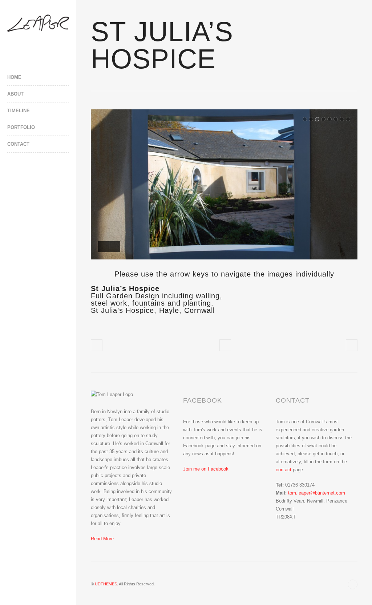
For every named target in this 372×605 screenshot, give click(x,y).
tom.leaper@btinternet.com (316, 493)
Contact (18, 144)
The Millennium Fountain (96, 345)
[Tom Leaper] (38, 23)
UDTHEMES (106, 584)
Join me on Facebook (206, 469)
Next (114, 246)
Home (14, 77)
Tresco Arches (351, 345)
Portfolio (21, 127)
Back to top (352, 584)
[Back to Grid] (225, 345)
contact (283, 469)
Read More (102, 538)
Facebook (11, 174)
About (15, 94)
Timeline (18, 110)
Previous (103, 246)
